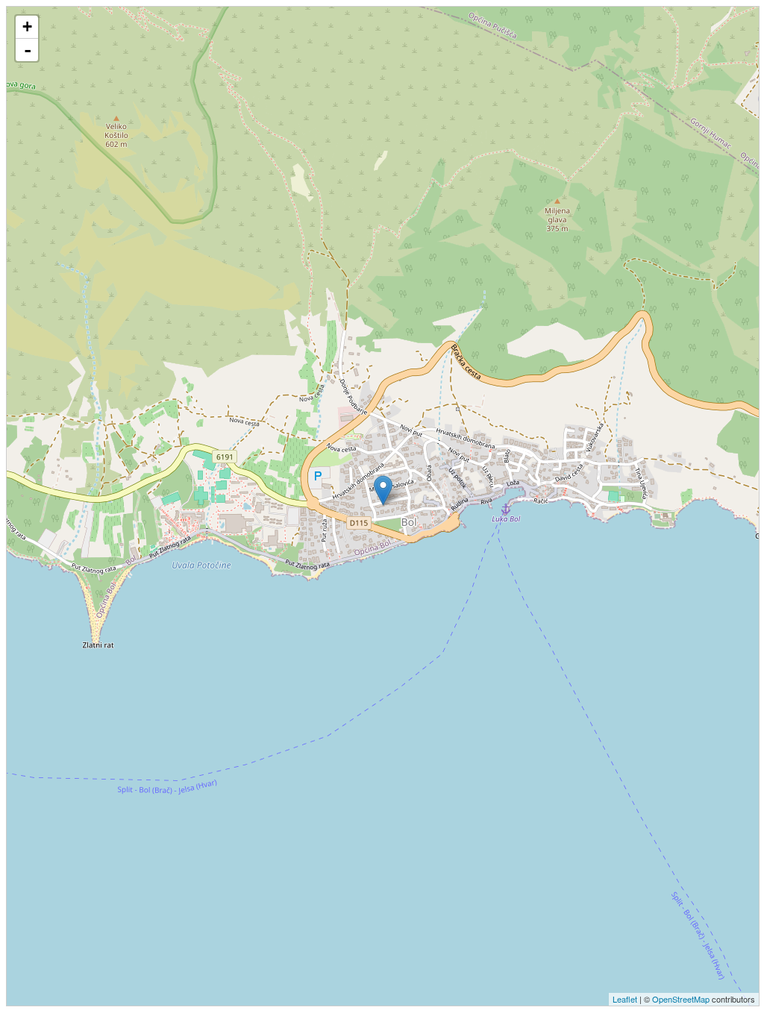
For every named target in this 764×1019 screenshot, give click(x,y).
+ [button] (27, 26)
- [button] (27, 50)
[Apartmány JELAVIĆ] (383, 490)
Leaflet (625, 999)
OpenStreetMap (681, 999)
